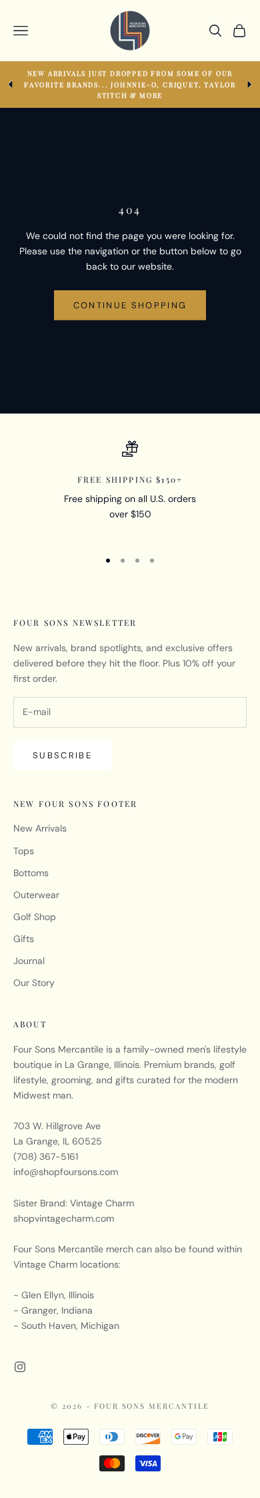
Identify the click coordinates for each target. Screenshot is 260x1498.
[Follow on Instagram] (20, 1366)
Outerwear (36, 895)
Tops (23, 851)
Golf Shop (34, 917)
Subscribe (62, 755)
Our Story (34, 983)
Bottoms (31, 873)
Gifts (23, 939)
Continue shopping (130, 305)
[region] (130, 489)
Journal (29, 961)
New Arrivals (40, 828)
